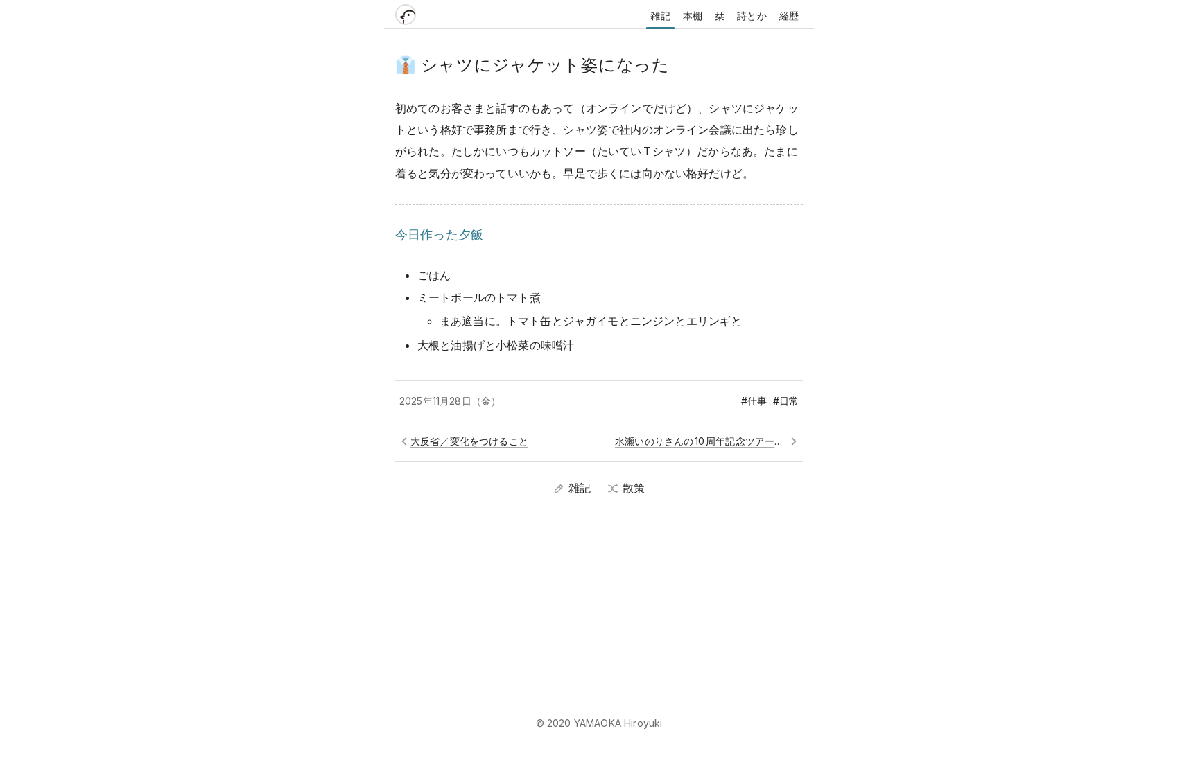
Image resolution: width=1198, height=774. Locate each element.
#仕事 (754, 401)
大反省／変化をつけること (469, 441)
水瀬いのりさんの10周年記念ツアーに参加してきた (707, 441)
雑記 (660, 15)
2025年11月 (424, 401)
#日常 (786, 401)
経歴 (789, 15)
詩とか (751, 15)
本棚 (692, 15)
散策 (634, 488)
